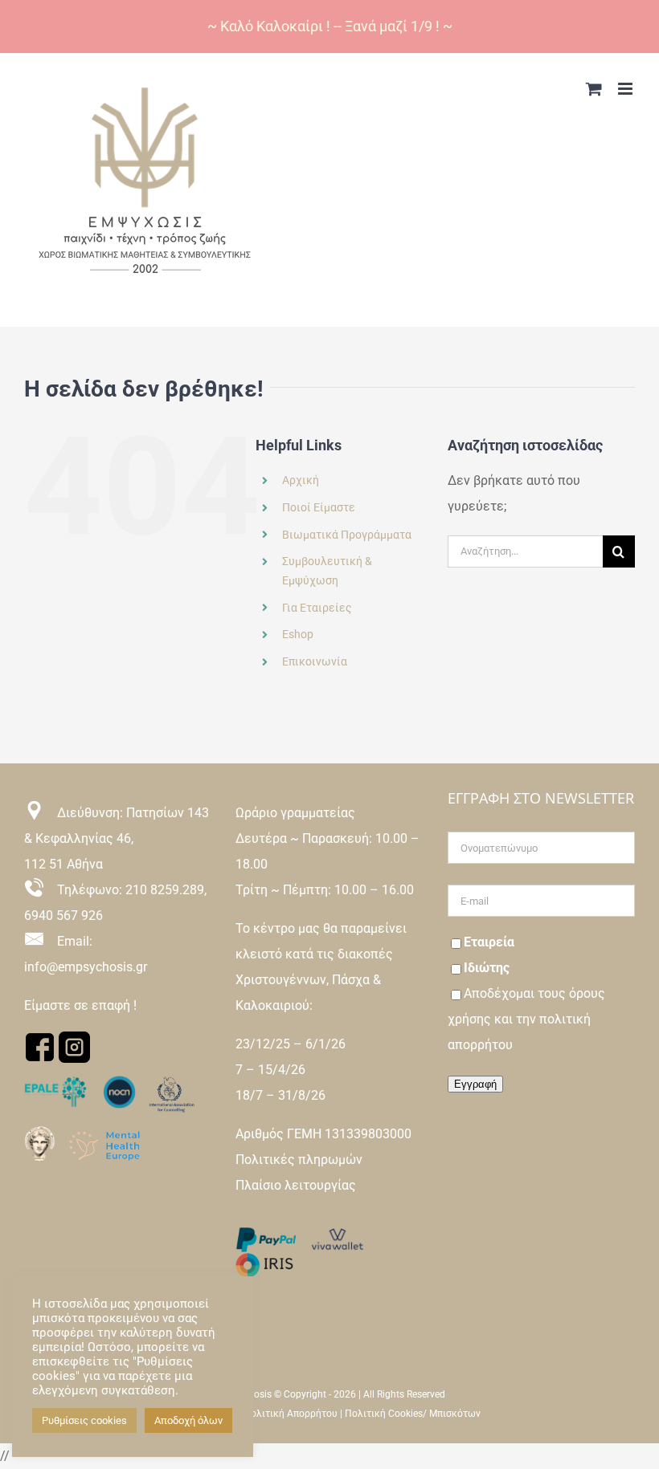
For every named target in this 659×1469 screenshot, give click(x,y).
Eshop (297, 634)
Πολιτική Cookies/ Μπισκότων (413, 1413)
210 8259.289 (164, 889)
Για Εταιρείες (317, 607)
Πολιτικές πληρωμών (298, 1159)
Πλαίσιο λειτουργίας (295, 1185)
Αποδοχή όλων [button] (188, 1420)
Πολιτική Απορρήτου (291, 1413)
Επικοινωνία (314, 661)
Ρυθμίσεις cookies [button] (84, 1420)
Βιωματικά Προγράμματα (346, 534)
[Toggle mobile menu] (626, 88)
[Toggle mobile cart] (594, 88)
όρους (587, 993)
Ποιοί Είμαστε (318, 507)
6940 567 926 (63, 915)
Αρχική (300, 480)
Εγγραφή (475, 1084)
